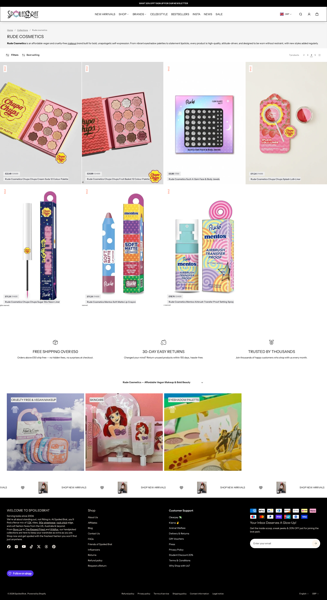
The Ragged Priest (35, 529)
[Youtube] (24, 547)
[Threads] (46, 547)
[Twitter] (39, 547)
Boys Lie (17, 529)
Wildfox (54, 529)
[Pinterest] (54, 547)
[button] (31, 55)
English (302, 593)
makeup (72, 43)
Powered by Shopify (36, 593)
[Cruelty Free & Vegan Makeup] (45, 432)
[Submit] (315, 543)
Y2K (29, 522)
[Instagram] (16, 547)
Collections (22, 30)
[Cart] (317, 14)
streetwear (49, 522)
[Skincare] (124, 432)
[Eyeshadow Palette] (203, 432)
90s (41, 522)
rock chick (62, 522)
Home (10, 30)
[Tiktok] (31, 547)
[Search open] (300, 14)
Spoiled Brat (21, 593)
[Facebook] (9, 547)
